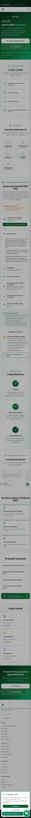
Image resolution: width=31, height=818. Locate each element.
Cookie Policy (6, 802)
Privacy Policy (23, 801)
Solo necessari (16, 810)
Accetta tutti (15, 806)
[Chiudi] (27, 794)
